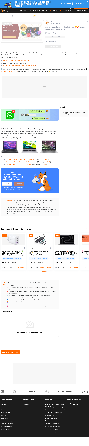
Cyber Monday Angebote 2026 (53, 429)
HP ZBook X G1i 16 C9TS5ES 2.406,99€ (19, 164)
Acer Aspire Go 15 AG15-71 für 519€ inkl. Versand (21, 162)
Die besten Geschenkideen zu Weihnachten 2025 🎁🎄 (20, 65)
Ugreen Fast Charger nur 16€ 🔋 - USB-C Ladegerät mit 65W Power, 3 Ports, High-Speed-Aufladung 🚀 (13, 254)
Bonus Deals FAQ (5, 412)
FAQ (2, 409)
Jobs (2, 407)
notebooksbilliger (50, 41)
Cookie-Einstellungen (6, 429)
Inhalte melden (5, 418)
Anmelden (18, 183)
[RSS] (80, 404)
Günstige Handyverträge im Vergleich (55, 407)
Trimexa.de (26, 404)
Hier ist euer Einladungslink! (9, 71)
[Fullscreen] (30, 147)
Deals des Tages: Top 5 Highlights (54, 404)
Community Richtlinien (7, 426)
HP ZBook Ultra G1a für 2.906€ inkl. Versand (20, 159)
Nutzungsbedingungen (7, 421)
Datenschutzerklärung (15, 189)
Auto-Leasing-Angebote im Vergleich (55, 409)
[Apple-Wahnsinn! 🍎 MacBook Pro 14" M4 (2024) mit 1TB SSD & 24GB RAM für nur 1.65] (66, 240)
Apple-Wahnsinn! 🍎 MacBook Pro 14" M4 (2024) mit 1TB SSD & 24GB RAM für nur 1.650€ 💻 (66, 253)
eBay (70, 262)
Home (2, 16)
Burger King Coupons (51, 418)
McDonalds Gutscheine (51, 415)
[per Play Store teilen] (77, 404)
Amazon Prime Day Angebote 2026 (54, 432)
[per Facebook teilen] (67, 404)
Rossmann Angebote (51, 421)
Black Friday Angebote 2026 (53, 423)
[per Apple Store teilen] (74, 404)
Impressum (4, 415)
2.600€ (44, 164)
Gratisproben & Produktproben (53, 412)
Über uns (3, 404)
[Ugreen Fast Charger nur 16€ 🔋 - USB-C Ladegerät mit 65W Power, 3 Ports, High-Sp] (13, 240)
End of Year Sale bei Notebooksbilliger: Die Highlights (74, 113)
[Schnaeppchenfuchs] (8, 10)
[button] (82, 229)
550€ (48, 162)
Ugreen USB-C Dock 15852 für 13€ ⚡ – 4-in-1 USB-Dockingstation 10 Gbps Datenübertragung (39, 254)
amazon (14, 262)
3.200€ (46, 159)
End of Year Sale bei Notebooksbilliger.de (16, 60)
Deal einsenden (81, 10)
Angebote (9, 16)
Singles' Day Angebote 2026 (53, 426)
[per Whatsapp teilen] (71, 404)
